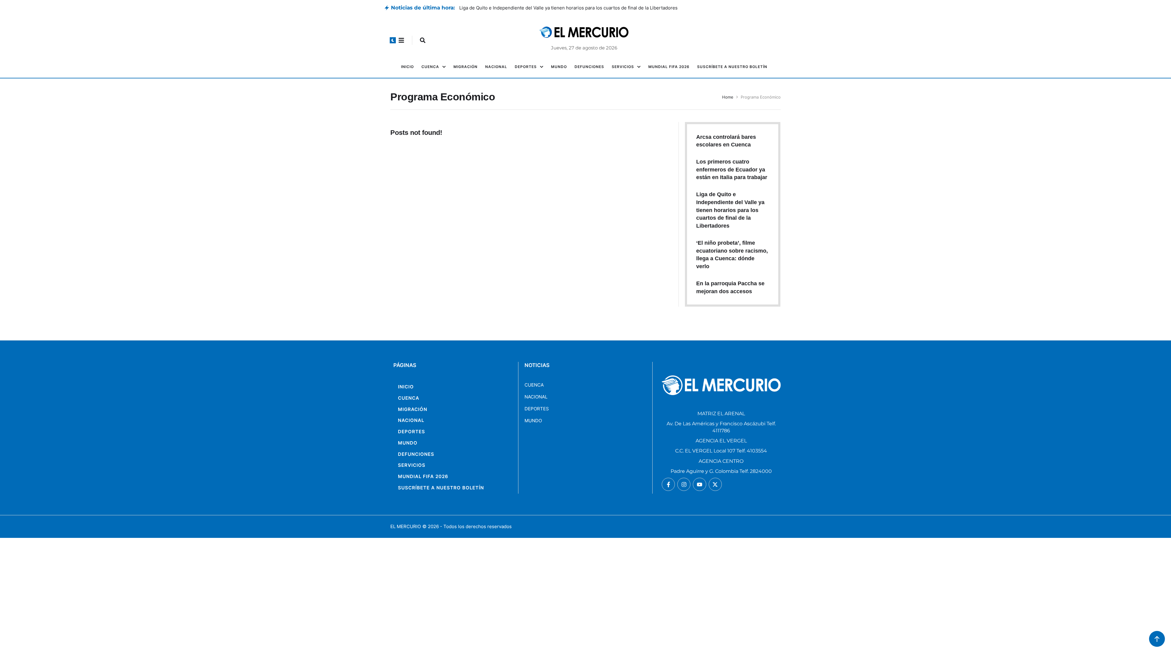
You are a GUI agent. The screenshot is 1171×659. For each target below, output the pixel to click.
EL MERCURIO (405, 526)
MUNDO (533, 420)
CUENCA (534, 385)
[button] (393, 40)
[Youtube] (699, 484)
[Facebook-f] (668, 484)
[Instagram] (683, 484)
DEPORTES (537, 409)
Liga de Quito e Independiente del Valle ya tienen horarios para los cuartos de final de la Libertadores (730, 210)
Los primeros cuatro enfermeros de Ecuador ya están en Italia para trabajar (539, 8)
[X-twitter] (715, 484)
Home (727, 97)
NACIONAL (536, 397)
